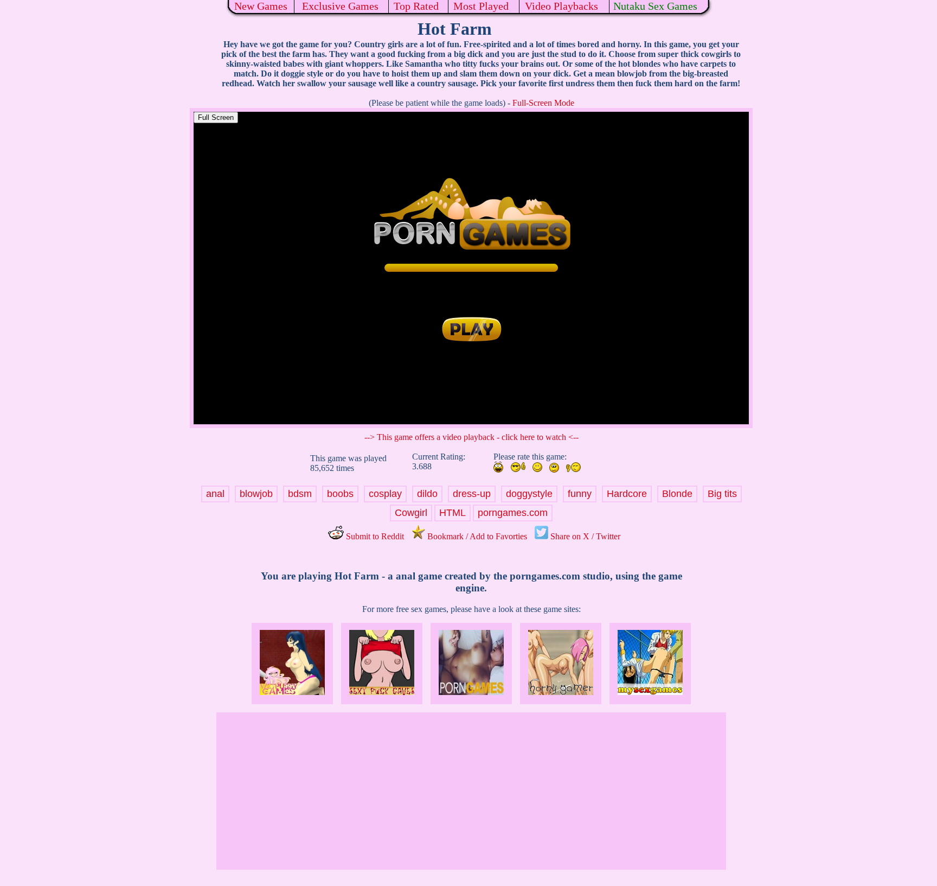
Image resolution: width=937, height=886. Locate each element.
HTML (452, 512)
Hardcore (627, 493)
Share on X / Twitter (584, 536)
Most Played (481, 6)
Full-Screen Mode (543, 102)
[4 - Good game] (517, 467)
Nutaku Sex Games (655, 6)
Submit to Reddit (374, 536)
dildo (427, 493)
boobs (340, 493)
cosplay (385, 493)
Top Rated (416, 6)
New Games (260, 6)
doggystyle (529, 493)
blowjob (256, 493)
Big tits (722, 493)
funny (580, 493)
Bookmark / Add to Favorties (476, 536)
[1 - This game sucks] (573, 467)
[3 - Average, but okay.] (537, 467)
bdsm (300, 493)
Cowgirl (411, 512)
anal (215, 493)
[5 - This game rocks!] (498, 467)
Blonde (677, 493)
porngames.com (513, 512)
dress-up (472, 493)
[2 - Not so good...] (554, 468)
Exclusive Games (340, 6)
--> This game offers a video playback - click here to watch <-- (471, 437)
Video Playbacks (561, 6)
